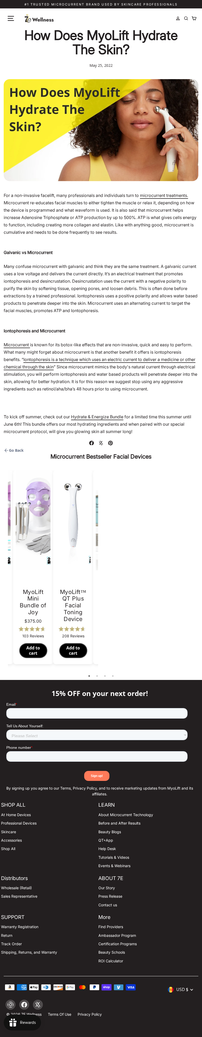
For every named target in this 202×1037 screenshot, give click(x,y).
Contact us (107, 905)
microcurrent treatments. (164, 195)
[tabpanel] (73, 567)
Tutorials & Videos (113, 857)
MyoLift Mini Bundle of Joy (33, 602)
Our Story (106, 888)
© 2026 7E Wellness (24, 1014)
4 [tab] (112, 676)
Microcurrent (17, 344)
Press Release (110, 896)
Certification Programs (117, 944)
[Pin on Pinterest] (110, 443)
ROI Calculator (110, 961)
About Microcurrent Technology (125, 814)
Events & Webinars (114, 865)
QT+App (105, 840)
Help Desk (107, 848)
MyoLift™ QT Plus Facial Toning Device (73, 605)
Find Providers (110, 926)
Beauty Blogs (109, 832)
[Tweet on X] (101, 443)
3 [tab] (105, 676)
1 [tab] (89, 676)
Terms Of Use (59, 1014)
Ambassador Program (117, 935)
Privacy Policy (90, 1014)
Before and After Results (119, 823)
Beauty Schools (111, 952)
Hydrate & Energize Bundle (97, 416)
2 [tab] (97, 676)
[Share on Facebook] (91, 443)
